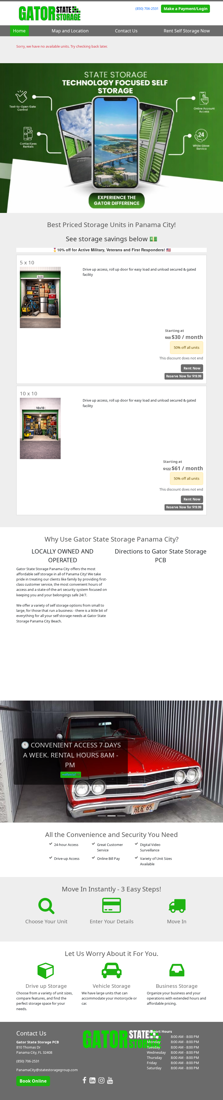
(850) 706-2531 (147, 8)
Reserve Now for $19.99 (183, 376)
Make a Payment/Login (185, 8)
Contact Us (126, 31)
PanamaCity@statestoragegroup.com (47, 1069)
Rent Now (192, 368)
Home (19, 31)
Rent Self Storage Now (187, 31)
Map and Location (70, 31)
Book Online (33, 1081)
